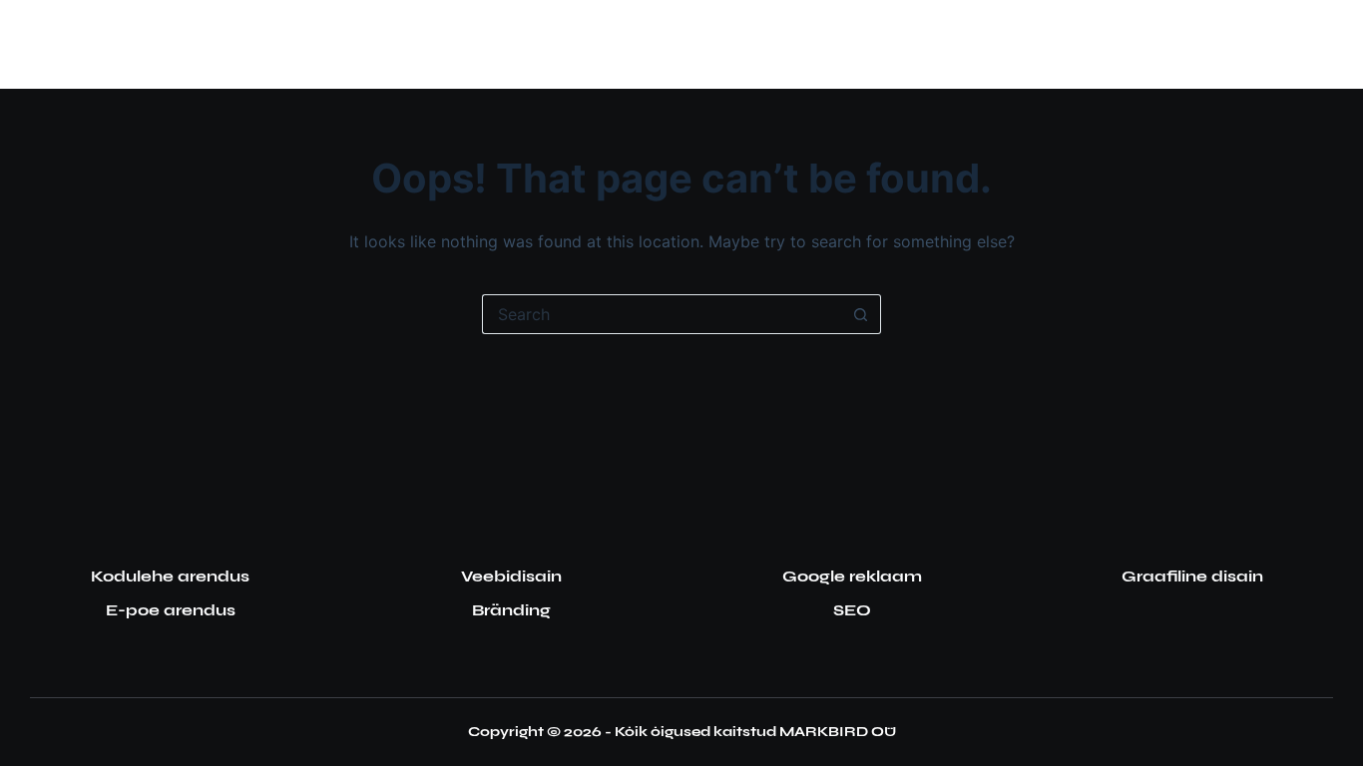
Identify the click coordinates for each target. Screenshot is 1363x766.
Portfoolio (751, 43)
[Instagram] (1265, 44)
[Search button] (861, 314)
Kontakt (884, 43)
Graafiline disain (1192, 576)
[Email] (1295, 44)
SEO (852, 609)
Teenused (594, 43)
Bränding (511, 609)
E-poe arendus (170, 609)
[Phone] (1325, 44)
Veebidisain (511, 576)
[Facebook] (1235, 44)
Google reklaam (852, 576)
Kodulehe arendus (170, 576)
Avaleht (476, 43)
